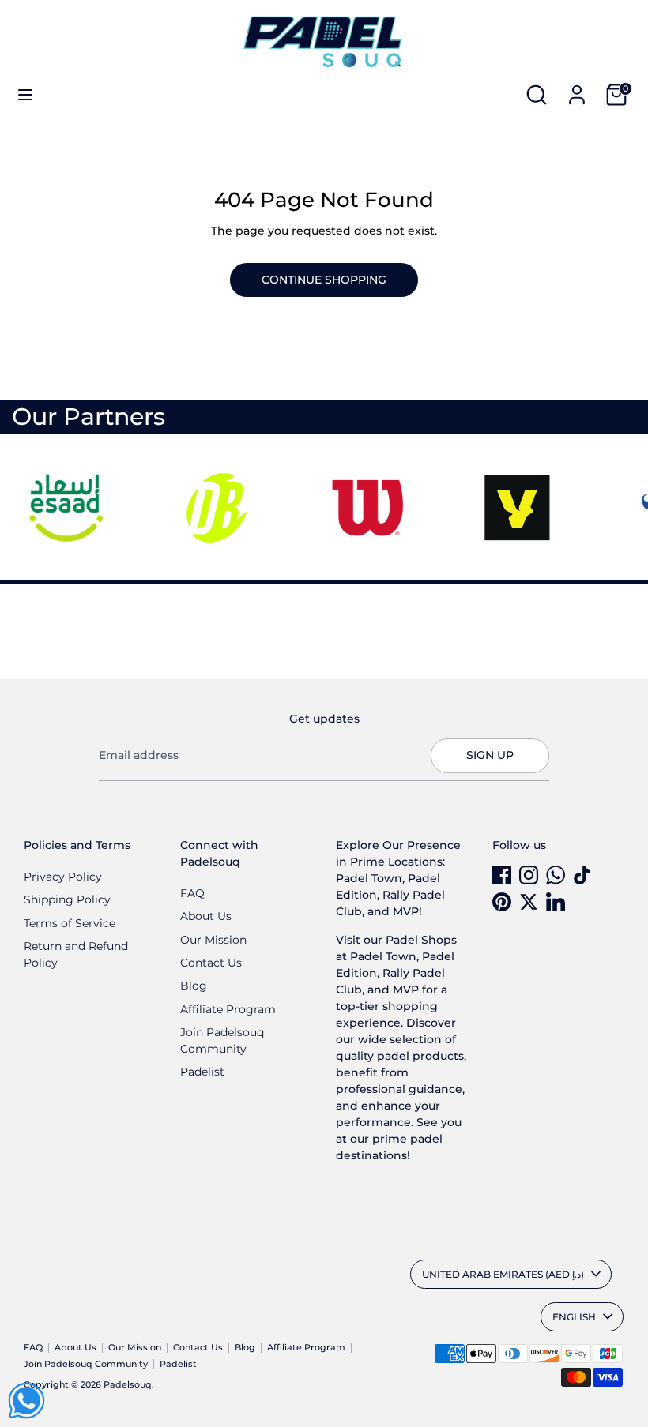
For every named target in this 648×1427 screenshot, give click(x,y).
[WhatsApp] (555, 875)
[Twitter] (528, 901)
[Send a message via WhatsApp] (26, 1400)
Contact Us (211, 963)
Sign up (490, 755)
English (574, 1317)
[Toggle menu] (25, 95)
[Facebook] (501, 875)
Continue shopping (324, 279)
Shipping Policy (67, 899)
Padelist (202, 1072)
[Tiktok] (582, 875)
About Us (206, 916)
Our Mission (213, 940)
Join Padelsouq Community (86, 1364)
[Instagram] (528, 875)
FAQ (192, 893)
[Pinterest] (501, 901)
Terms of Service (69, 923)
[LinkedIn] (555, 901)
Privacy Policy (63, 876)
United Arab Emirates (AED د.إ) (503, 1274)
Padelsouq (128, 1385)
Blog (193, 985)
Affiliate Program (228, 1009)
